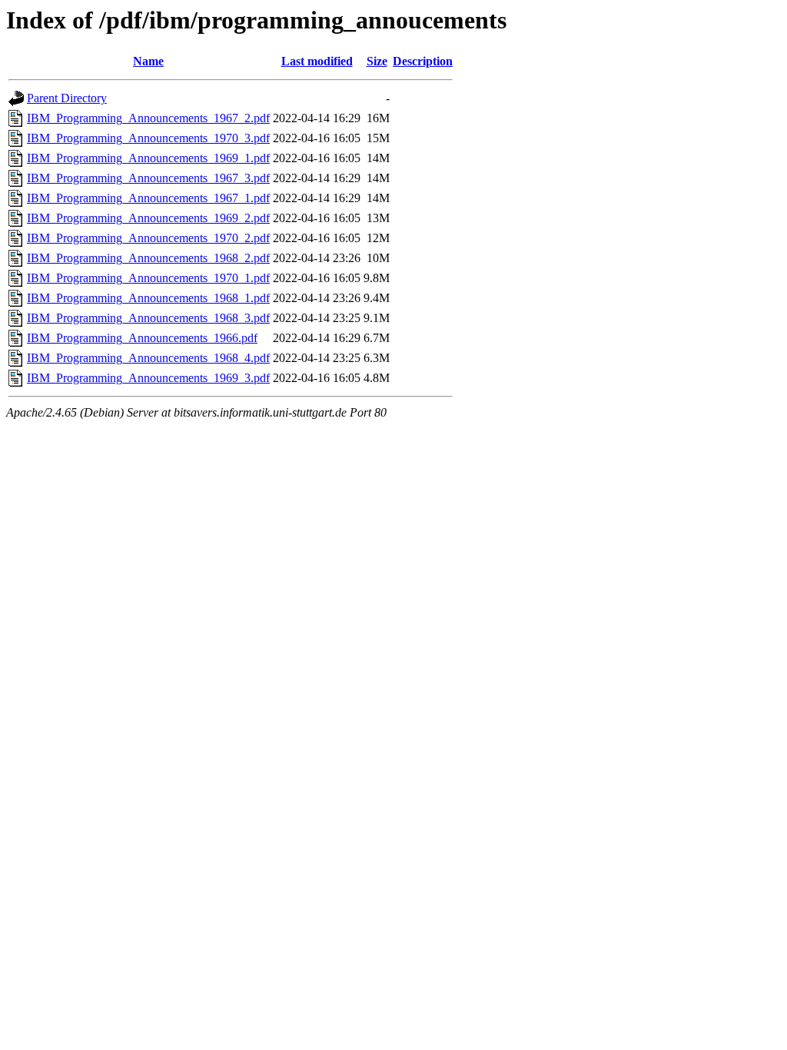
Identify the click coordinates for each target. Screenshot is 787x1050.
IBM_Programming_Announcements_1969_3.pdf (148, 377)
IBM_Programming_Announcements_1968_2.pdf (148, 257)
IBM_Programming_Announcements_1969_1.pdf (148, 157)
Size (377, 61)
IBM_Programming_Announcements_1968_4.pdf (148, 357)
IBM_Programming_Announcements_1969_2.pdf (148, 217)
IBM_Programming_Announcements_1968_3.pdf (148, 317)
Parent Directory (67, 98)
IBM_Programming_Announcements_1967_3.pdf (148, 177)
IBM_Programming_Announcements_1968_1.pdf (148, 297)
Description (423, 61)
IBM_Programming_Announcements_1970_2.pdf (148, 237)
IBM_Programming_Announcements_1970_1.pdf (148, 277)
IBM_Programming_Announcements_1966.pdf (142, 337)
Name (148, 61)
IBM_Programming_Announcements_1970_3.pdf (148, 138)
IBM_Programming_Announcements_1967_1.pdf (148, 197)
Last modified (317, 61)
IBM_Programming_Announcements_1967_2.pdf (148, 118)
